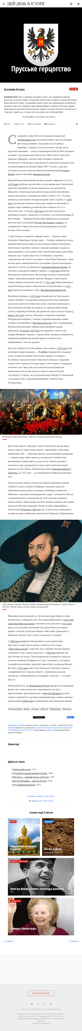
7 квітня (9, 941)
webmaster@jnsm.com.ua (41, 1023)
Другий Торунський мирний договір (29, 773)
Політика (73, 89)
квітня (38, 801)
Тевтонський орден (26, 139)
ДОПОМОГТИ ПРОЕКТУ (41, 993)
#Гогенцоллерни (15, 709)
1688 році (51, 652)
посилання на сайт (57, 1018)
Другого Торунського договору (49, 222)
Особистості (16, 901)
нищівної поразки (41, 174)
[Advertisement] (41, 969)
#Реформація (55, 709)
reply (76, 124)
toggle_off (78, 4)
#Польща (35, 709)
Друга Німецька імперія (23, 784)
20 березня (26, 509)
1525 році (62, 348)
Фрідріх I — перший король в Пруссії (30, 776)
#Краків (27, 709)
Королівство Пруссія (39, 685)
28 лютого (25, 330)
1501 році (54, 270)
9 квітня (73, 941)
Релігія (13, 821)
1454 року (39, 210)
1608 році (14, 641)
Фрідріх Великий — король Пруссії (29, 780)
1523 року (35, 330)
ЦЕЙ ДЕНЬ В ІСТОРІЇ (25, 4)
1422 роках (13, 184)
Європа (39, 796)
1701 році (22, 667)
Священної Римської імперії (54, 266)
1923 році (67, 623)
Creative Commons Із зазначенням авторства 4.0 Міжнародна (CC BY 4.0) (42, 1015)
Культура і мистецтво (19, 861)
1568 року (36, 509)
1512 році (50, 282)
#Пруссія (44, 709)
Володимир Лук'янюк (14, 89)
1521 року (19, 315)
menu (3, 4)
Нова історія (49, 796)
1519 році (35, 296)
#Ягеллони (66, 709)
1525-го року (48, 801)
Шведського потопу (18, 648)
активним (49, 730)
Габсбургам (27, 700)
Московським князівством (53, 289)
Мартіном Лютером (42, 322)
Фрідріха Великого (53, 693)
